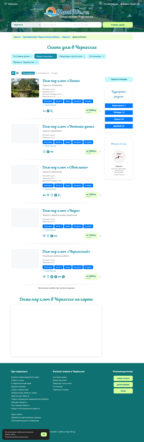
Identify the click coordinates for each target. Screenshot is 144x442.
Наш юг (17, 37)
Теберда (118, 112)
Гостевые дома (22, 56)
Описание (48, 101)
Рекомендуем (28, 73)
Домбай (119, 126)
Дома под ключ (45, 56)
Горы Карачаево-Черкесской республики (41, 37)
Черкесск (66, 37)
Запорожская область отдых (24, 393)
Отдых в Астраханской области (25, 408)
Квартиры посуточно (72, 56)
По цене (54, 73)
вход (123, 391)
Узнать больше (50, 105)
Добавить (128, 4)
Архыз (119, 119)
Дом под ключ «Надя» (61, 210)
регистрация (123, 385)
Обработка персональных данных (26, 417)
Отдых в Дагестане (19, 390)
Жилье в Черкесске (25, 62)
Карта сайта (16, 414)
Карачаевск (119, 106)
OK (44, 434)
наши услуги (123, 378)
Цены (68, 101)
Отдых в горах (17, 380)
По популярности (42, 73)
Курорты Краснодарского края (25, 377)
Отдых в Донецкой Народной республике (29, 399)
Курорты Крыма (18, 386)
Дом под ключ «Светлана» (65, 167)
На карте (77, 101)
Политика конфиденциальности (16, 437)
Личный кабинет (110, 4)
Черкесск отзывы (119, 79)
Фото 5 (59, 267)
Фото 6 (59, 185)
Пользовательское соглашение (25, 420)
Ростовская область (20, 405)
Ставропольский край (21, 383)
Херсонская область (20, 396)
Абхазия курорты (19, 402)
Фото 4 (59, 142)
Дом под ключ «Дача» (61, 80)
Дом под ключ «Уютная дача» (69, 126)
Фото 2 (59, 101)
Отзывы (88, 101)
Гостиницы (96, 56)
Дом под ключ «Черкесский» (66, 251)
